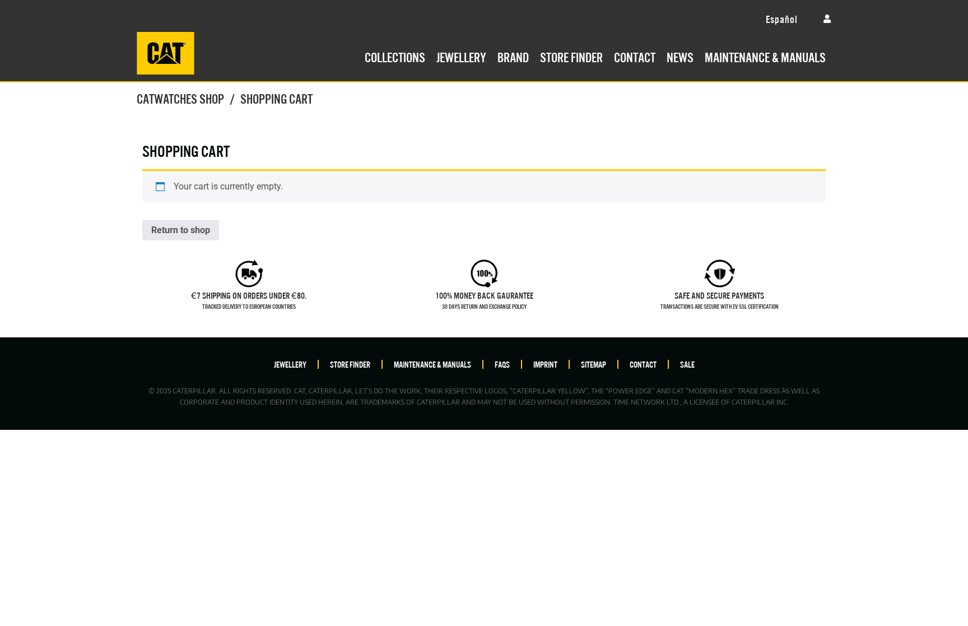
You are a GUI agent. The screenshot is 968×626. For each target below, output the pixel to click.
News (680, 56)
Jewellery (461, 56)
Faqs (502, 364)
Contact (634, 56)
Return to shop (180, 230)
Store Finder (571, 56)
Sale (687, 364)
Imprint (545, 364)
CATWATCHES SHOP (180, 97)
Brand (513, 56)
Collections (395, 56)
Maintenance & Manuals (765, 56)
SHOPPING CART (186, 150)
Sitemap (593, 364)
